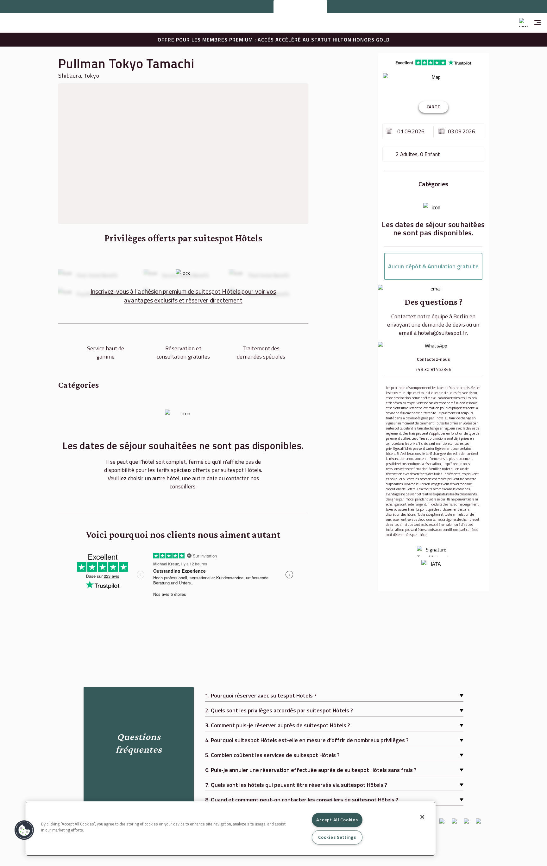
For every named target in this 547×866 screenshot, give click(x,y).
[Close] (422, 817)
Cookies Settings (337, 837)
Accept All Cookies (337, 819)
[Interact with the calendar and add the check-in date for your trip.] (389, 131)
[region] (230, 828)
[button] (24, 830)
